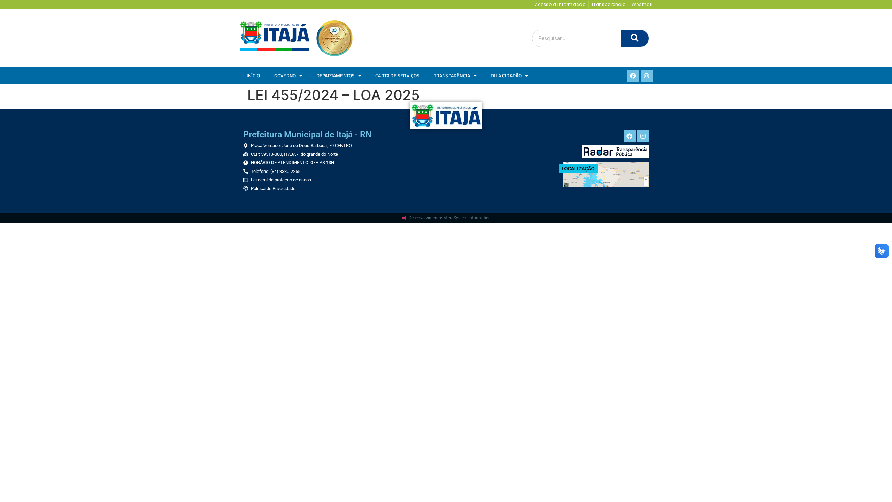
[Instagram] (647, 76)
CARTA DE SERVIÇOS (397, 75)
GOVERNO (285, 75)
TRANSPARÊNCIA (452, 75)
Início (253, 75)
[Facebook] (633, 76)
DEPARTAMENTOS (335, 75)
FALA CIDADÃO (506, 75)
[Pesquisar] (635, 38)
